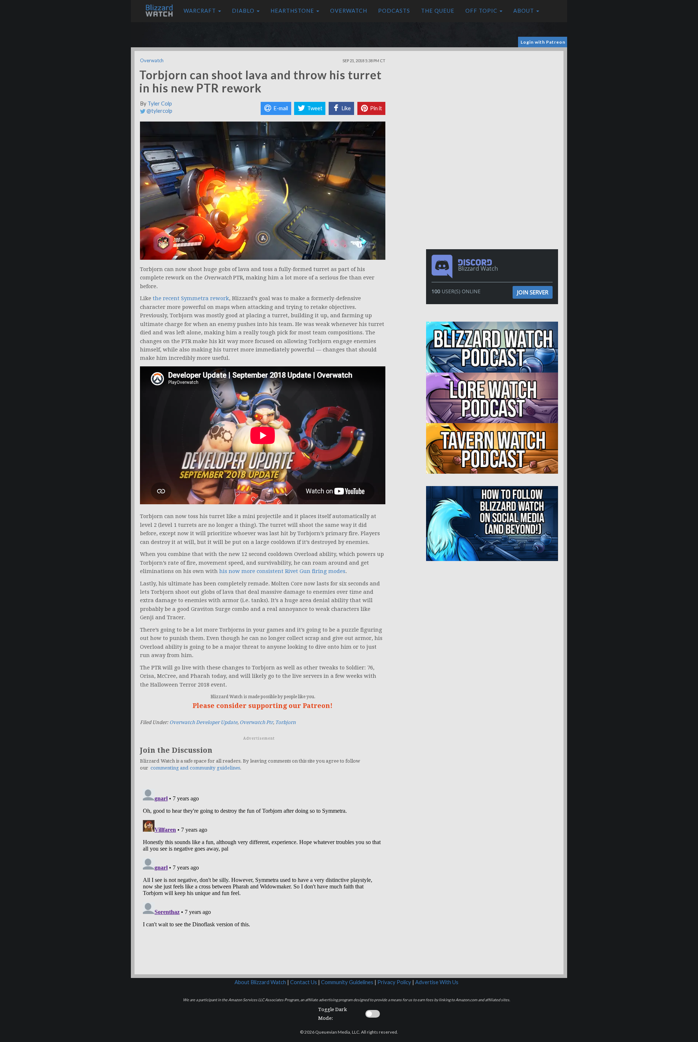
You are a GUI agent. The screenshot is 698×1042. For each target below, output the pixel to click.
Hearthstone (293, 11)
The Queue (437, 11)
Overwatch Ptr (256, 722)
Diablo (244, 11)
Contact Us (303, 982)
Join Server (532, 292)
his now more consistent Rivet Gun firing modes (282, 571)
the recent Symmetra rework (191, 298)
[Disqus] (262, 877)
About (524, 11)
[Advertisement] (493, 101)
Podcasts (394, 11)
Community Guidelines (347, 982)
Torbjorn (285, 722)
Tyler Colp (160, 103)
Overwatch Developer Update (203, 722)
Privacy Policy (394, 982)
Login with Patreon (543, 42)
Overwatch (348, 11)
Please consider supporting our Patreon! (263, 705)
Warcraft (200, 11)
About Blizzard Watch (260, 982)
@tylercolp (158, 111)
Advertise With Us (436, 982)
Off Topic (482, 11)
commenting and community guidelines (195, 768)
